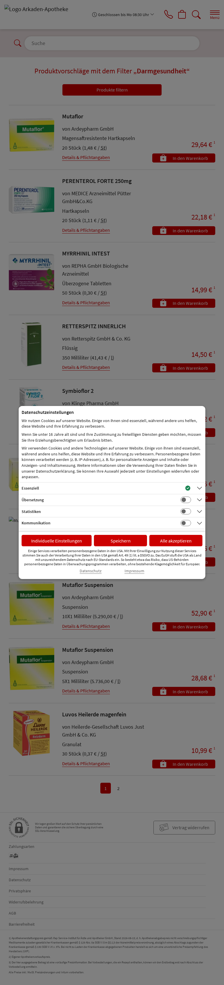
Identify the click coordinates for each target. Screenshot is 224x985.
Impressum (134, 570)
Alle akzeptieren (176, 541)
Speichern (121, 541)
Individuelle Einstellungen (56, 541)
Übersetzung (33, 499)
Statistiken (31, 511)
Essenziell (30, 488)
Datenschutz (91, 570)
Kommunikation (36, 523)
